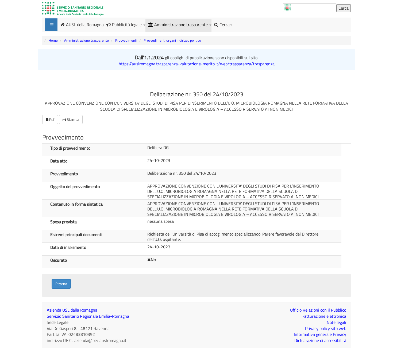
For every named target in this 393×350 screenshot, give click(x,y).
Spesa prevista (63, 221)
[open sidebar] (51, 24)
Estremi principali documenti (76, 234)
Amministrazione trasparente (181, 24)
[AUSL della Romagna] (72, 8)
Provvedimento (64, 173)
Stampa (72, 119)
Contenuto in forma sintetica (76, 204)
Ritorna (61, 284)
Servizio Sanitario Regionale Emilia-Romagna (88, 316)
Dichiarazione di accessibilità (320, 340)
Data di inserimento (68, 247)
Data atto (58, 161)
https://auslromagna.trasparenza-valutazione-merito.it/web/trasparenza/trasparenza (197, 64)
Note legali (336, 322)
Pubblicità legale (127, 24)
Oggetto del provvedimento (75, 186)
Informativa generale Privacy (320, 334)
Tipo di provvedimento (70, 148)
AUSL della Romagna (85, 24)
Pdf (51, 119)
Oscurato (58, 260)
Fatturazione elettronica (324, 316)
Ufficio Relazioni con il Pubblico (318, 310)
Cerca (224, 24)
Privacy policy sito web (325, 328)
